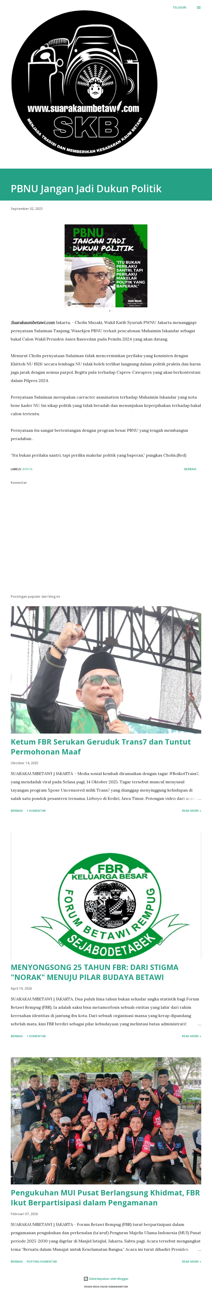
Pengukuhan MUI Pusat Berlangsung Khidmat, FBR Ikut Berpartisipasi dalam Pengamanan (105, 1198)
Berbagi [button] (190, 469)
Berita (27, 469)
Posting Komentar (42, 1261)
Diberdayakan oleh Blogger (108, 1279)
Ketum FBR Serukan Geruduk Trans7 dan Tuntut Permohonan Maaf (101, 747)
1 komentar (36, 811)
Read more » (191, 811)
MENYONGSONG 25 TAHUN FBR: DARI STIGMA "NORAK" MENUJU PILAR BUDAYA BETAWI (94, 972)
